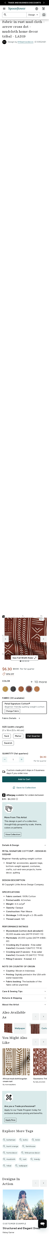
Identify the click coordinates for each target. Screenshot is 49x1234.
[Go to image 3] (23, 661)
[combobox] (33, 15)
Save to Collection (24, 787)
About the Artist (24, 1004)
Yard (6, 736)
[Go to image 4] (25, 661)
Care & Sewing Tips (24, 991)
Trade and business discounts (24, 3)
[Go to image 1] (20, 661)
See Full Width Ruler (25, 658)
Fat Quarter (33, 736)
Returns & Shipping (24, 998)
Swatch (8, 743)
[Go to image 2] (22, 661)
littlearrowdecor (25, 42)
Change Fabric (12, 711)
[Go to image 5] (26, 661)
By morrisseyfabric (9, 1084)
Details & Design (24, 845)
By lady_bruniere (39, 1082)
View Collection (12, 834)
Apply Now (10, 1120)
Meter (18, 736)
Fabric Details (11, 718)
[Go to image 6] (28, 661)
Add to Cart (24, 779)
